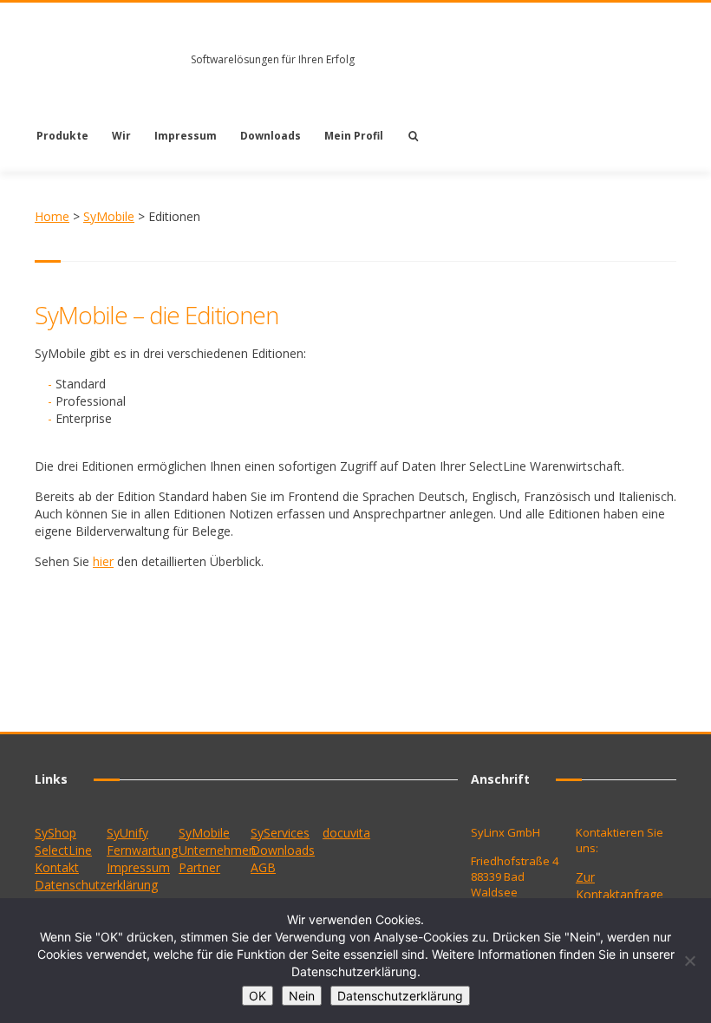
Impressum (185, 135)
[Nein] (689, 960)
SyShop (55, 832)
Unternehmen (217, 850)
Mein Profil (353, 135)
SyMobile (108, 216)
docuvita (346, 832)
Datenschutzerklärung (96, 884)
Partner (199, 867)
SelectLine (63, 850)
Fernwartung (142, 850)
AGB (263, 867)
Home (52, 216)
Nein (302, 995)
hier (103, 561)
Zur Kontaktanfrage (619, 885)
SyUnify (127, 832)
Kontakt (57, 867)
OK (257, 995)
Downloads (270, 135)
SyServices (280, 832)
